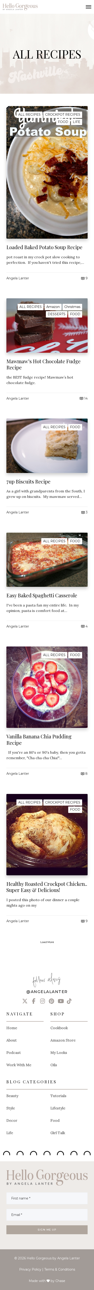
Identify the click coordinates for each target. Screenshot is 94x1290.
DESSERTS (56, 314)
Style (10, 1108)
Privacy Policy (30, 1269)
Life (9, 1132)
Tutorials (58, 1095)
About (11, 1040)
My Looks (58, 1052)
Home (11, 1028)
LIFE (76, 122)
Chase (60, 1281)
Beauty (12, 1095)
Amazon (53, 307)
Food (55, 1120)
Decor (11, 1120)
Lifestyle (57, 1108)
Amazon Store (63, 1040)
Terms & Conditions (59, 1269)
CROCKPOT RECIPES (62, 114)
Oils (53, 1065)
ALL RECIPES (29, 114)
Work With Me (18, 1065)
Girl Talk (57, 1132)
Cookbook (59, 1028)
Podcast (13, 1052)
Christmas (72, 307)
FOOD (63, 122)
